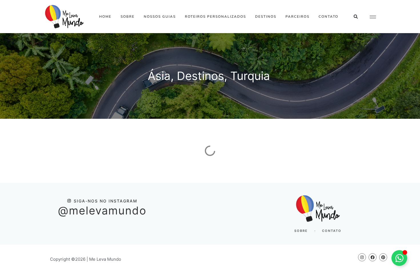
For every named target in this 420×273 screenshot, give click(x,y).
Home (105, 16)
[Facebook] (373, 257)
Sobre (128, 16)
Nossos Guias (160, 16)
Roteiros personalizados (215, 16)
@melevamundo (102, 210)
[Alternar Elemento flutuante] (399, 258)
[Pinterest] (383, 257)
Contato (328, 16)
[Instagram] (362, 257)
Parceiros (297, 16)
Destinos (265, 16)
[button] (356, 16)
